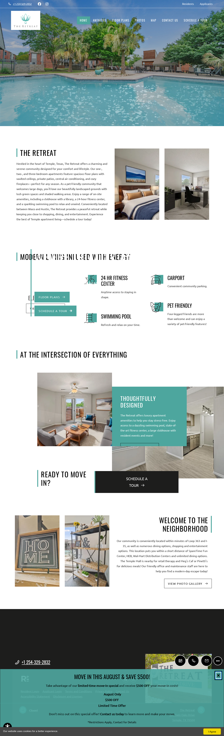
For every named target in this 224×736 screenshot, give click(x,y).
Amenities (100, 20)
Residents (189, 3)
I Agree (212, 731)
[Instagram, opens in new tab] (46, 3)
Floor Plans (120, 20)
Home (83, 20)
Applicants (208, 3)
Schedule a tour (53, 311)
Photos (140, 20)
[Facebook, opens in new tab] (39, 3)
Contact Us (170, 20)
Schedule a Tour (195, 20)
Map (153, 20)
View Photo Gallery (185, 583)
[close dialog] (218, 675)
